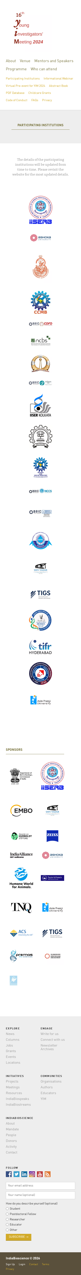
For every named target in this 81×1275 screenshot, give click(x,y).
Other (13, 1229)
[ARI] (40, 620)
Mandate (12, 1129)
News (10, 1034)
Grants (11, 1051)
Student (15, 1208)
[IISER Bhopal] (40, 210)
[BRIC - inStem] (40, 383)
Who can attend (44, 69)
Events (11, 1057)
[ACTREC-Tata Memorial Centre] (40, 674)
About (11, 61)
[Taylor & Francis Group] (52, 878)
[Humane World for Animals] (21, 878)
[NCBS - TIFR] (40, 340)
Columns (12, 1040)
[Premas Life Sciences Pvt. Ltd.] (21, 956)
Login (22, 1264)
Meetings (13, 1087)
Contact (11, 1152)
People (11, 1135)
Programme (16, 69)
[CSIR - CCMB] (40, 302)
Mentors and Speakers (53, 61)
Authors (47, 1087)
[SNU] (40, 568)
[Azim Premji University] (40, 700)
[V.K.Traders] (21, 979)
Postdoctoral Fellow (23, 1214)
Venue (25, 61)
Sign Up (10, 1264)
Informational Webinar (58, 78)
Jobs (9, 1045)
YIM (43, 1099)
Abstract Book (58, 85)
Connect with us (53, 1040)
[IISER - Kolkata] (40, 405)
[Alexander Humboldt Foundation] (21, 836)
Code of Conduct (16, 100)
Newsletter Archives (49, 1047)
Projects (12, 1081)
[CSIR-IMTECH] (40, 468)
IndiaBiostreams (18, 1105)
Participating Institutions (23, 78)
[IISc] (40, 363)
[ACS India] (21, 933)
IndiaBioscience (68, 1266)
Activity (11, 1147)
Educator (16, 1224)
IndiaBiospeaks (17, 1099)
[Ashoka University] (40, 237)
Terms (45, 1264)
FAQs (34, 100)
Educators (48, 1093)
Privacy (47, 100)
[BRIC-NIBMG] (40, 512)
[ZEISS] (52, 836)
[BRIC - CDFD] (40, 324)
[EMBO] (21, 810)
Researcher (17, 1219)
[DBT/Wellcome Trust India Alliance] (21, 855)
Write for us (50, 1034)
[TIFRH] (40, 647)
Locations (13, 1063)
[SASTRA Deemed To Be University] (40, 540)
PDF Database (15, 93)
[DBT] (21, 776)
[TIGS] (40, 594)
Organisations (51, 1081)
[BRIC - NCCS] (40, 490)
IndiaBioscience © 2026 (23, 1258)
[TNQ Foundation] (21, 907)
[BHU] (40, 266)
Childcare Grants (39, 93)
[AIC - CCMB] (52, 956)
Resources (14, 1093)
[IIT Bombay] (40, 436)
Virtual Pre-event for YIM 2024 (25, 85)
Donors (11, 1141)
